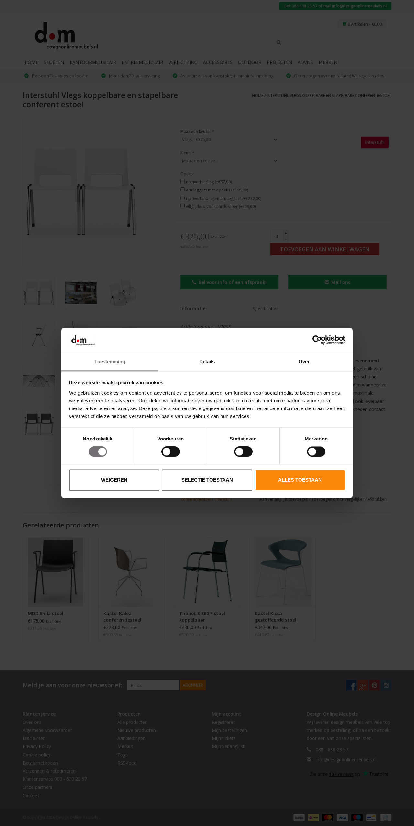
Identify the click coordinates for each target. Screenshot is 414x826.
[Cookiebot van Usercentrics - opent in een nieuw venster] (317, 340)
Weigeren (114, 480)
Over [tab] (304, 361)
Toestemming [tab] (109, 361)
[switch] (170, 452)
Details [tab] (207, 361)
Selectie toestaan (207, 480)
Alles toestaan (300, 480)
